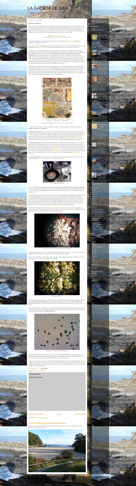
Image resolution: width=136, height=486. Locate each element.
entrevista (94, 245)
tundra (31, 134)
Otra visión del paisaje (98, 226)
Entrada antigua (80, 414)
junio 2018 (96, 222)
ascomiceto (31, 190)
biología (94, 241)
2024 (93, 194)
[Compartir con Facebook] (45, 368)
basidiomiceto (70, 190)
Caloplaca (66, 138)
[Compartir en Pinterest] (46, 368)
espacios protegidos (97, 247)
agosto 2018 (96, 218)
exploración (95, 249)
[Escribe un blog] (42, 368)
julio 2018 (96, 220)
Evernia (40, 158)
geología (94, 252)
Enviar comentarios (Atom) (42, 417)
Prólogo (95, 229)
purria (64, 207)
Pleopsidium (78, 136)
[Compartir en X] (44, 368)
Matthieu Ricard (69, 41)
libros (40, 370)
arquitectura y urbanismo (98, 237)
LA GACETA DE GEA (48, 8)
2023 (93, 196)
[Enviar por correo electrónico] (41, 368)
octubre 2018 (96, 214)
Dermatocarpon (56, 150)
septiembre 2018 (97, 216)
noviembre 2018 (97, 211)
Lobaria (56, 149)
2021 (93, 201)
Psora (44, 139)
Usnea (51, 158)
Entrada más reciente (35, 414)
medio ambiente (96, 260)
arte (93, 239)
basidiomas (55, 196)
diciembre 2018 (97, 209)
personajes (94, 268)
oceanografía (95, 264)
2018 (93, 207)
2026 (93, 190)
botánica (36, 370)
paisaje (44, 370)
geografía (94, 250)
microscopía (95, 262)
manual (78, 252)
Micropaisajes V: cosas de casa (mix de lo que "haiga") (102, 174)
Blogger (73, 481)
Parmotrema (62, 149)
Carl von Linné (41, 47)
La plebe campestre (98, 224)
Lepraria (57, 139)
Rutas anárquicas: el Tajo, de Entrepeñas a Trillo (103, 52)
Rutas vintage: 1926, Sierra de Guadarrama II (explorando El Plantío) (103, 79)
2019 (93, 205)
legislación (94, 256)
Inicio (59, 414)
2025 (93, 192)
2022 (93, 198)
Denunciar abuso (93, 275)
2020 (93, 203)
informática (94, 254)
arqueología (95, 235)
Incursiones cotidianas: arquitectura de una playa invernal (47, 423)
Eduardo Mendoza (55, 207)
